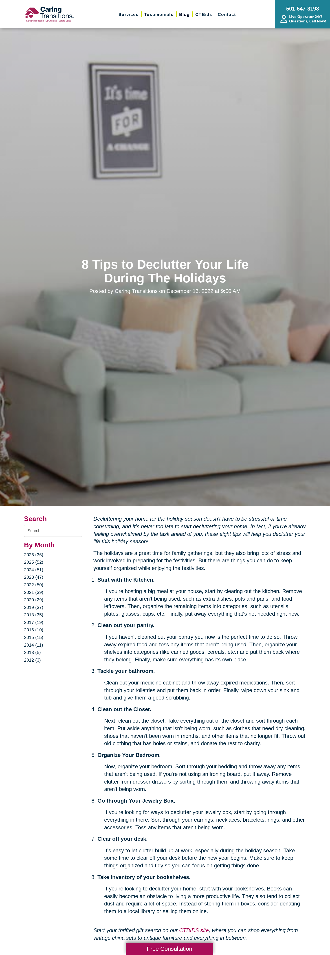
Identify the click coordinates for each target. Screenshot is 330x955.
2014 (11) (33, 645)
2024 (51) (33, 569)
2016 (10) (33, 629)
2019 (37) (33, 607)
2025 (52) (33, 562)
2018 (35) (33, 614)
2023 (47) (33, 577)
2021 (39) (33, 592)
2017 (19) (33, 622)
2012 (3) (32, 660)
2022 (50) (33, 584)
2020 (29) (33, 599)
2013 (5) (32, 652)
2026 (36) (33, 554)
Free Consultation (169, 948)
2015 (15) (33, 637)
